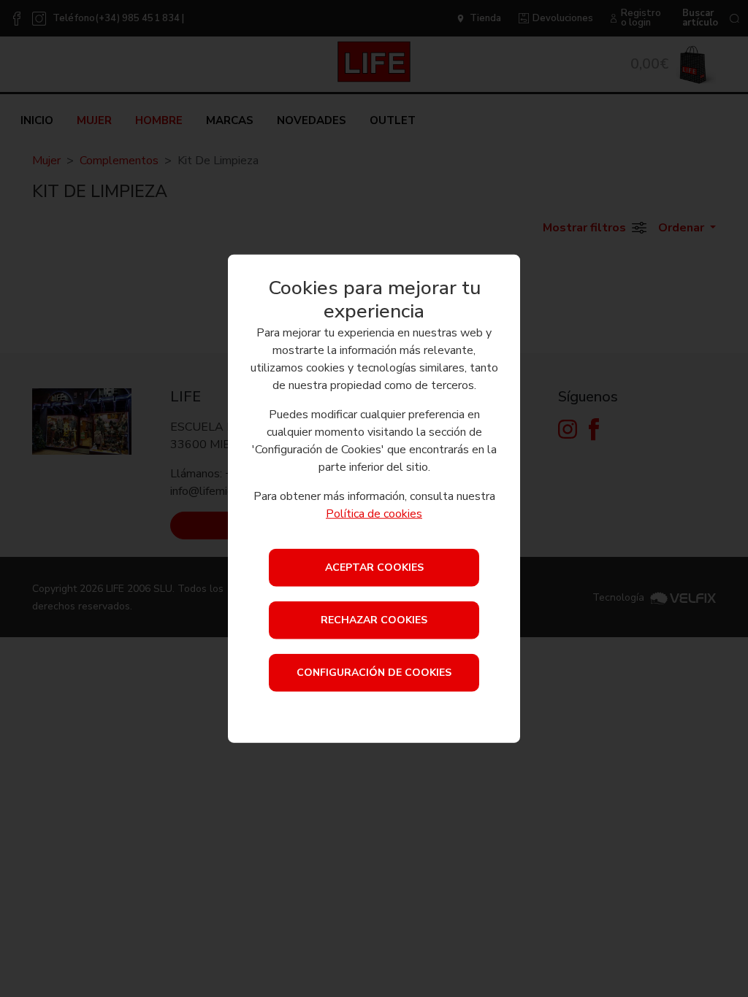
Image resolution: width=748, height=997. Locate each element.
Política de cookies (374, 513)
